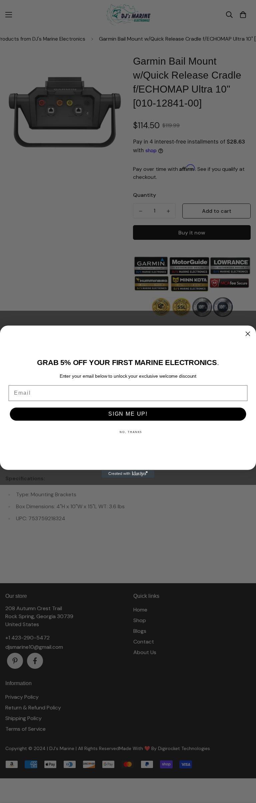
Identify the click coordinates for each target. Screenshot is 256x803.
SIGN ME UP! (128, 414)
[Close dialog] (248, 334)
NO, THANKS (131, 431)
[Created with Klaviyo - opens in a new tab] (128, 474)
